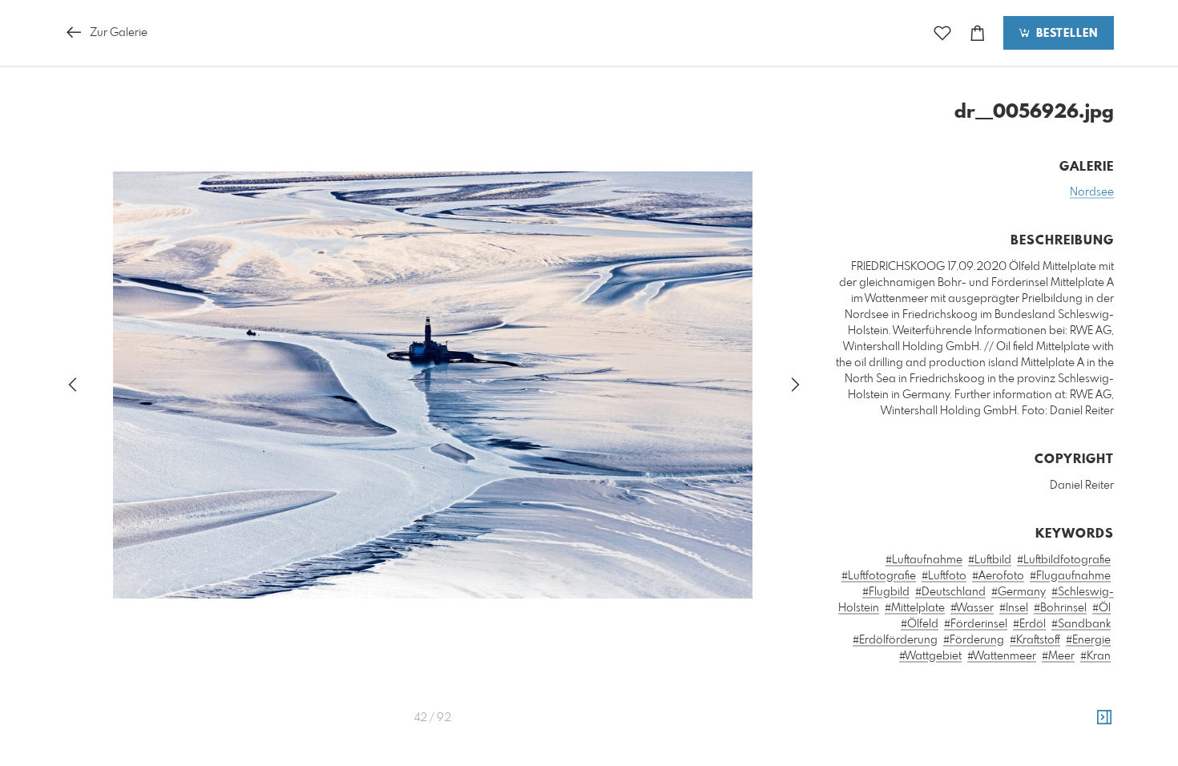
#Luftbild (989, 560)
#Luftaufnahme (924, 560)
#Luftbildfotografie (1064, 560)
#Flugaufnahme (1070, 576)
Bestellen (1065, 33)
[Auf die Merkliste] (942, 33)
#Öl (1101, 608)
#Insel (1013, 608)
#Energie (1088, 640)
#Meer (1058, 656)
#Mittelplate (915, 608)
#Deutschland (950, 592)
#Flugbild (886, 592)
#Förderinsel (975, 624)
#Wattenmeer (1001, 656)
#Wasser (972, 608)
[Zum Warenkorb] (977, 33)
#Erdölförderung (895, 640)
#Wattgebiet (930, 656)
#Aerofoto (998, 576)
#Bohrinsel (1060, 608)
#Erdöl (1029, 624)
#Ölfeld (919, 624)
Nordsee (1092, 192)
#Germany (1018, 592)
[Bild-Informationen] (1104, 718)
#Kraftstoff (1035, 640)
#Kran (1095, 656)
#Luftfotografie (878, 576)
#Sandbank (1081, 624)
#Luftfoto (944, 576)
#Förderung (973, 640)
